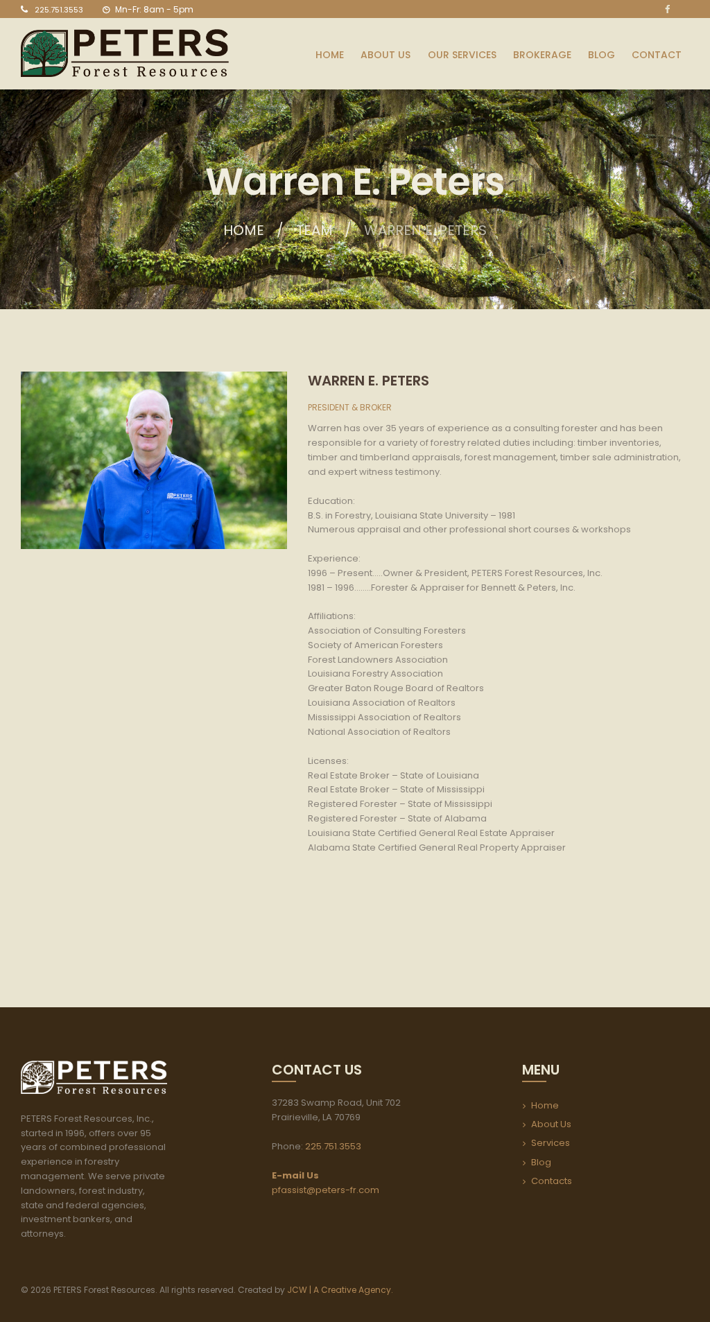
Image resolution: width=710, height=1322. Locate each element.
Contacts (551, 1181)
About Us (551, 1124)
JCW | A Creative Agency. (341, 1290)
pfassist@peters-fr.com (325, 1190)
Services (550, 1142)
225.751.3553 (59, 9)
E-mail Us (295, 1175)
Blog (541, 1162)
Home (243, 230)
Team (314, 230)
